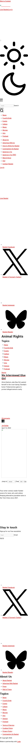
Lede (19, 741)
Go (25, 481)
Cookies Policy (7, 728)
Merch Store (6, 158)
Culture (4, 124)
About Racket (7, 680)
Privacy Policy (7, 731)
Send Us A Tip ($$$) (9, 155)
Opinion (6, 366)
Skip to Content (5, 1)
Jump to (4, 481)
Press (4, 686)
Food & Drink (6, 118)
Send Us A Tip (7, 152)
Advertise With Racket (10, 683)
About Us (5, 140)
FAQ (3, 161)
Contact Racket (7, 164)
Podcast (5, 136)
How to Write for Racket (10, 146)
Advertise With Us (8, 143)
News (4, 115)
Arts (3, 133)
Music (4, 127)
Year (17, 481)
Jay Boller (5, 426)
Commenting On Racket (10, 149)
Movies (5, 130)
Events (4, 121)
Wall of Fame (7, 689)
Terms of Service (8, 725)
